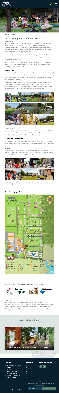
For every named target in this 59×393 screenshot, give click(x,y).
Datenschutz (22, 389)
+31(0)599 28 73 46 (12, 373)
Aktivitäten (29, 376)
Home (27, 366)
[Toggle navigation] (56, 4)
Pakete (28, 374)
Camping (28, 368)
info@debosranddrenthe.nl (13, 375)
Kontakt (28, 378)
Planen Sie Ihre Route (12, 377)
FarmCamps (29, 372)
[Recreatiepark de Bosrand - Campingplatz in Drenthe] (7, 4)
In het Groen (30, 284)
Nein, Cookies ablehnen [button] (34, 388)
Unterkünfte (29, 370)
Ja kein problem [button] (49, 388)
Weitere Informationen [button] (39, 385)
